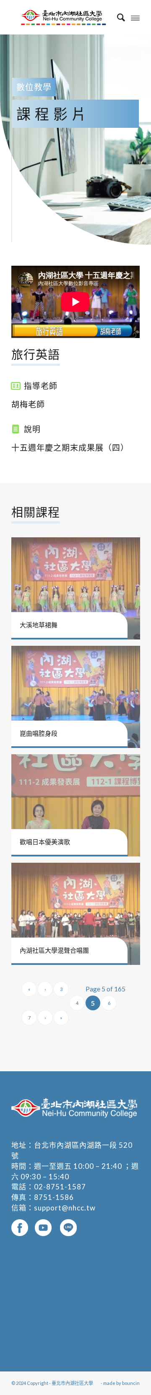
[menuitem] (117, 17)
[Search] (117, 17)
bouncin (131, 1383)
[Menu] (135, 17)
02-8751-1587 (60, 1186)
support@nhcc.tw (65, 1207)
